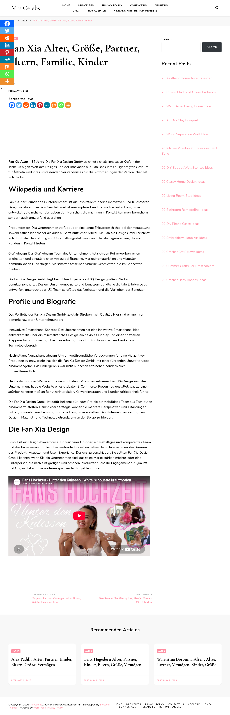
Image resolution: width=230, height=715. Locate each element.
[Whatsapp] (61, 105)
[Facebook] (12, 105)
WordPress (39, 707)
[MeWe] (47, 105)
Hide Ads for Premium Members (135, 10)
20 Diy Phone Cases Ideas (180, 224)
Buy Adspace (97, 10)
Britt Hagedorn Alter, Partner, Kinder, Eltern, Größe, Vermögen (112, 662)
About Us (161, 5)
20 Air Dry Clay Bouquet (180, 120)
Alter (16, 651)
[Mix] (54, 105)
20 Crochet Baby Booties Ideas (184, 280)
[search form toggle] (216, 7)
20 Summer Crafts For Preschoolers (188, 266)
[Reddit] (26, 105)
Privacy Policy (112, 5)
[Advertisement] (80, 134)
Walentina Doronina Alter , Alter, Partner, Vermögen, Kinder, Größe (186, 662)
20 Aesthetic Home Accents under (187, 78)
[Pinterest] (40, 105)
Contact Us (138, 5)
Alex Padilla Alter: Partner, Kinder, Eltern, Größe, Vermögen (41, 662)
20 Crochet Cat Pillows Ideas (183, 252)
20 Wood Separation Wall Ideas (185, 134)
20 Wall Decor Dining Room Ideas (186, 106)
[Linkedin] (33, 105)
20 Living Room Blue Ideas (181, 196)
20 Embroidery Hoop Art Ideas (184, 238)
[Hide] (1, 88)
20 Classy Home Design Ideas (183, 181)
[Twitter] (19, 105)
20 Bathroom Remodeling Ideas (185, 210)
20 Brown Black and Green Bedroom (189, 92)
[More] (68, 105)
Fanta (11, 84)
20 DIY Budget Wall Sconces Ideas (187, 167)
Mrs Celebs (26, 8)
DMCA (76, 10)
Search (166, 39)
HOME (66, 5)
